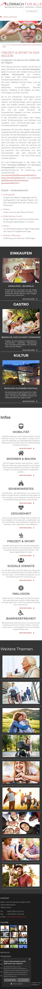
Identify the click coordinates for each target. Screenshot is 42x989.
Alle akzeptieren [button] (10, 980)
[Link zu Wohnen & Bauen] (33, 475)
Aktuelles (5, 952)
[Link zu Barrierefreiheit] (33, 632)
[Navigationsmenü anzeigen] (1, 16)
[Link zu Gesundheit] (33, 527)
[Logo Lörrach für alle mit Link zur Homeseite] (21, 5)
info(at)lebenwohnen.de (16, 917)
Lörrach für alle (16, 45)
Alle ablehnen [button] (23, 980)
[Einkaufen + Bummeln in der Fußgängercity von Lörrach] (21, 270)
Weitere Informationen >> (10, 976)
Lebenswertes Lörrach (29, 45)
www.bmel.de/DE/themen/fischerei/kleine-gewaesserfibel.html (21, 180)
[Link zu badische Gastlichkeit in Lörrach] (21, 321)
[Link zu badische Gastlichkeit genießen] (36, 350)
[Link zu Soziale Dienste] (33, 580)
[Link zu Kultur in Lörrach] (21, 372)
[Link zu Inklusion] (33, 608)
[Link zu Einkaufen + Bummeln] (36, 299)
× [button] (29, 959)
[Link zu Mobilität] (33, 448)
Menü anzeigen (10, 17)
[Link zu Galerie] (13, 947)
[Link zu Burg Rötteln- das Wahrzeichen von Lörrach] (33, 503)
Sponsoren (5, 956)
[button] (16, 984)
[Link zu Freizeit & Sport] (33, 555)
